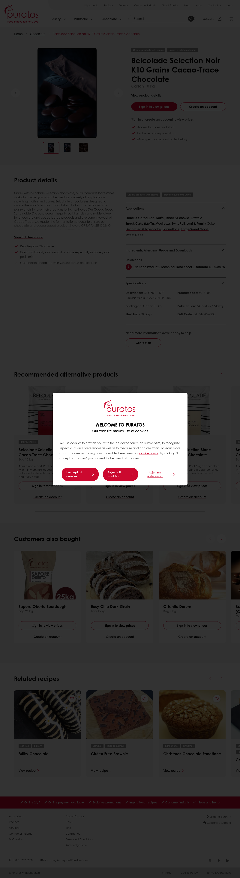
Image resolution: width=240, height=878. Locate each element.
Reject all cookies (114, 474)
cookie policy (148, 453)
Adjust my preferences (155, 474)
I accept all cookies (74, 474)
